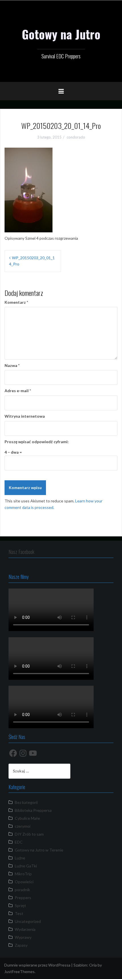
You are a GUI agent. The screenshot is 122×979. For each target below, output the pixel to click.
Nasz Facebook (21, 551)
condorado (76, 137)
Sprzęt (20, 905)
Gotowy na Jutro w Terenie (39, 850)
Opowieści (24, 881)
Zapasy (21, 945)
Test (19, 913)
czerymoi (22, 826)
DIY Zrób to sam (29, 834)
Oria (93, 965)
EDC (19, 842)
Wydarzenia (25, 929)
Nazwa (12, 365)
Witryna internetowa (25, 416)
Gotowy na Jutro (61, 34)
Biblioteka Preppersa (33, 810)
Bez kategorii (26, 802)
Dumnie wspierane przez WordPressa (37, 965)
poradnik (22, 889)
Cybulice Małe (27, 818)
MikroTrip (23, 873)
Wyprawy (23, 937)
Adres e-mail (18, 390)
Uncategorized (28, 921)
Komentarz (16, 302)
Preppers (23, 897)
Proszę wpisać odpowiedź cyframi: (37, 441)
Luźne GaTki (26, 865)
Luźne (20, 857)
